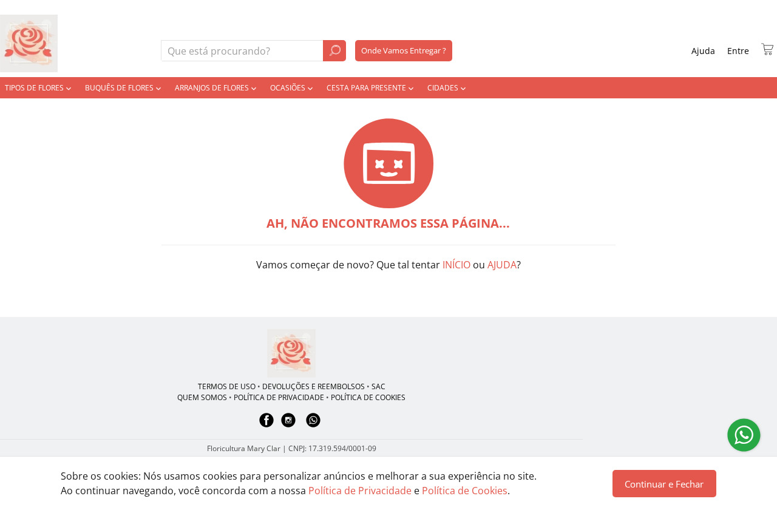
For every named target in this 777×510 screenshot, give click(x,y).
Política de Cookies (464, 490)
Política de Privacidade (360, 490)
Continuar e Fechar (664, 484)
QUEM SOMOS (202, 397)
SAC (378, 386)
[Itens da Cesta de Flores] (767, 49)
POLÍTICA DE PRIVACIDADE (279, 397)
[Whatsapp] (313, 426)
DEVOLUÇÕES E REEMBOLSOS (313, 386)
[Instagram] (288, 426)
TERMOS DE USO (227, 386)
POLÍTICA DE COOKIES (368, 397)
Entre (738, 50)
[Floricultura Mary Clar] (291, 353)
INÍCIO (456, 264)
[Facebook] (266, 426)
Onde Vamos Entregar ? (403, 50)
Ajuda (703, 50)
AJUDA (502, 264)
